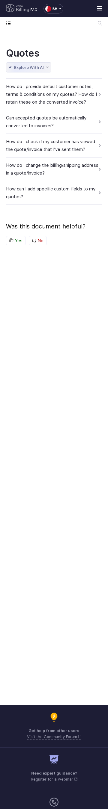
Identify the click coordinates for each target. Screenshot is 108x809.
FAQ (34, 9)
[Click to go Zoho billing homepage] (17, 8)
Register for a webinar (52, 779)
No (40, 240)
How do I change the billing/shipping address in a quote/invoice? (52, 169)
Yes (18, 240)
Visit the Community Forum (52, 736)
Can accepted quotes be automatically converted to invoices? (46, 121)
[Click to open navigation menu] (10, 23)
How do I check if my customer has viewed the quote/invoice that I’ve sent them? (50, 145)
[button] (50, 8)
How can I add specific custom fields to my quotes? (50, 192)
